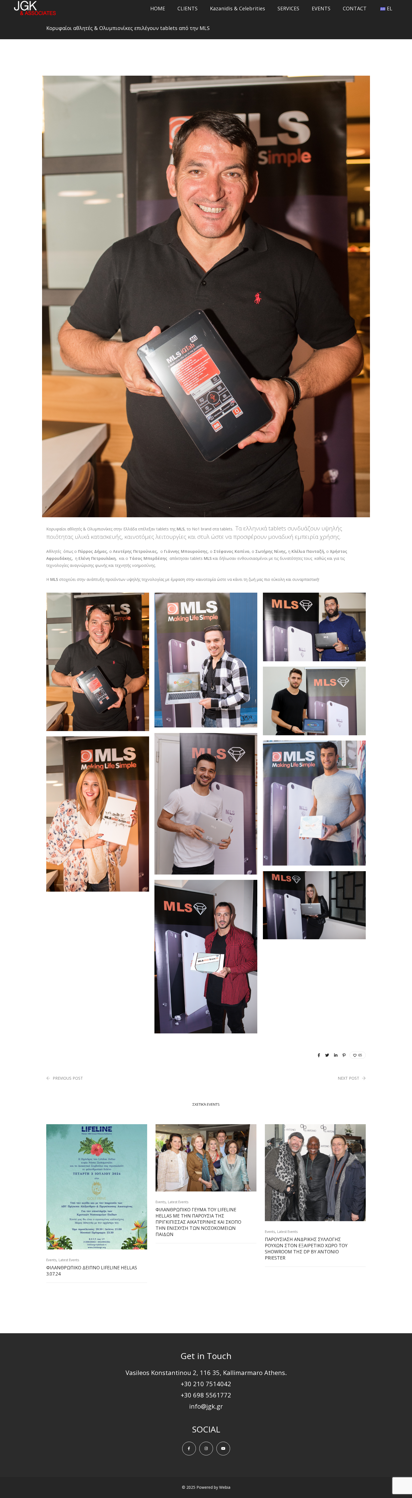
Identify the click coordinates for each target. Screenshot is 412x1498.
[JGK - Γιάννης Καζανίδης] (35, 12)
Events (51, 1260)
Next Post (348, 1078)
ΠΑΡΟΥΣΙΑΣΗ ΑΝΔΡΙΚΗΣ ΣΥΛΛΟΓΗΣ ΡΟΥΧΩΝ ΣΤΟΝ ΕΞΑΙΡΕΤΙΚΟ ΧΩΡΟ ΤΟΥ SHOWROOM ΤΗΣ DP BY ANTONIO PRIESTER (306, 1248)
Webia (224, 1487)
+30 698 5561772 (206, 1395)
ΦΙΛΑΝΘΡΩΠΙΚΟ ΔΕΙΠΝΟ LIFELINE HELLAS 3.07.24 (91, 1271)
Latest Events (69, 1260)
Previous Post (68, 1078)
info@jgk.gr (206, 1406)
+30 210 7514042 (206, 1383)
